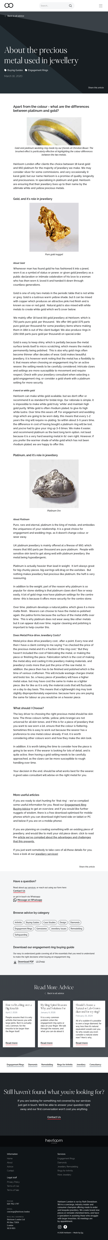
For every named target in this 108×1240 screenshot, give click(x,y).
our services (30, 887)
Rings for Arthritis (65, 1171)
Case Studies (49, 922)
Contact (10, 1171)
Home (10, 1158)
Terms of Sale (13, 1190)
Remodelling (76, 929)
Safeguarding (21, 935)
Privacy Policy (13, 1182)
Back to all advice (15, 16)
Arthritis (18, 922)
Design (63, 922)
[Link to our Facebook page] (65, 1227)
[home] (9, 5)
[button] (101, 6)
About (9, 1162)
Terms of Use (13, 1186)
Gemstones (41, 929)
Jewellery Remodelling (68, 1167)
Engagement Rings (38, 70)
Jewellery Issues (58, 929)
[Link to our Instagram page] (60, 1227)
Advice (10, 1167)
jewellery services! (47, 853)
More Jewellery (64, 1175)
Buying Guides (15, 70)
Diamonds (75, 922)
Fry (82, 1233)
